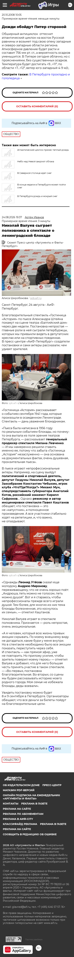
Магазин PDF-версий (18, 790)
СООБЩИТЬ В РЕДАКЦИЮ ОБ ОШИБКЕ (30, 834)
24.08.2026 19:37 (12, 217)
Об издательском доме (21, 785)
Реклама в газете (34, 803)
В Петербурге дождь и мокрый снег (37, 196)
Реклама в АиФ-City (18, 819)
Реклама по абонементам (23, 814)
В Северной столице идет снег (34, 173)
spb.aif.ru (35, 298)
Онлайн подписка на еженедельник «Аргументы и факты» (31, 797)
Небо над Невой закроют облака (35, 161)
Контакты (10, 803)
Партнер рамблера (33, 939)
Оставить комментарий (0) (37, 106)
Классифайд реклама (20, 824)
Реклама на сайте (17, 808)
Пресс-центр (51, 785)
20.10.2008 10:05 (12, 14)
